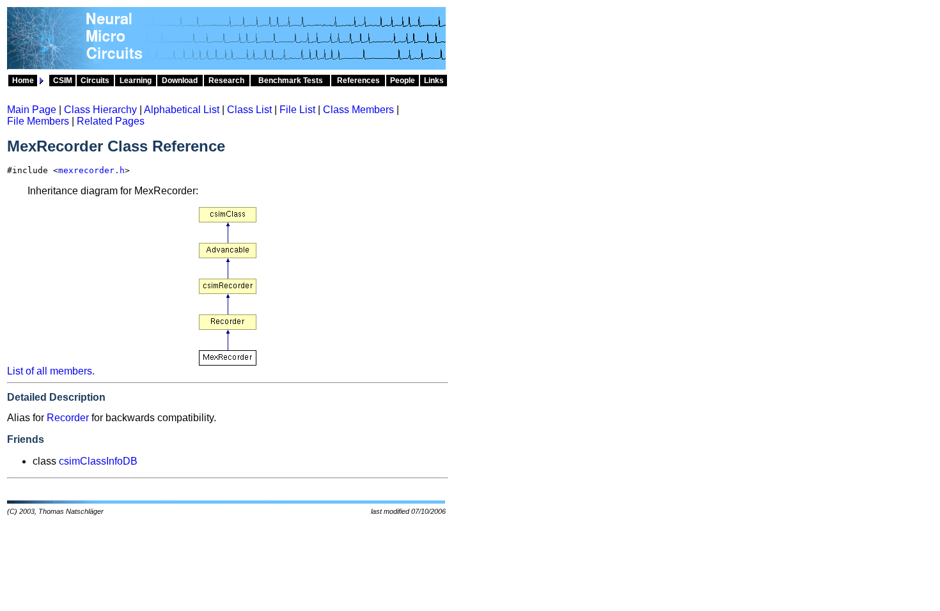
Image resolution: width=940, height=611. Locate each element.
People (402, 80)
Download (180, 80)
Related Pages (111, 121)
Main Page (31, 109)
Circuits (95, 80)
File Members (38, 121)
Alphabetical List (181, 109)
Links (434, 80)
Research (226, 80)
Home (23, 80)
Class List (249, 109)
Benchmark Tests (290, 80)
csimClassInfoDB (98, 461)
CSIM (62, 80)
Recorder (68, 417)
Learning (136, 80)
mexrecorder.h (91, 170)
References (358, 80)
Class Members (358, 109)
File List (297, 109)
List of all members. (51, 371)
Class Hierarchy (100, 109)
